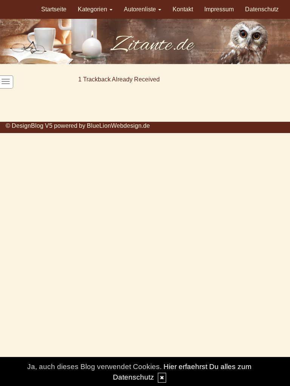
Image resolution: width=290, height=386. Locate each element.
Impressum (219, 9)
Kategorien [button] (93, 9)
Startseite (53, 9)
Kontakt (183, 9)
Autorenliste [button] (140, 9)
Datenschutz (262, 9)
